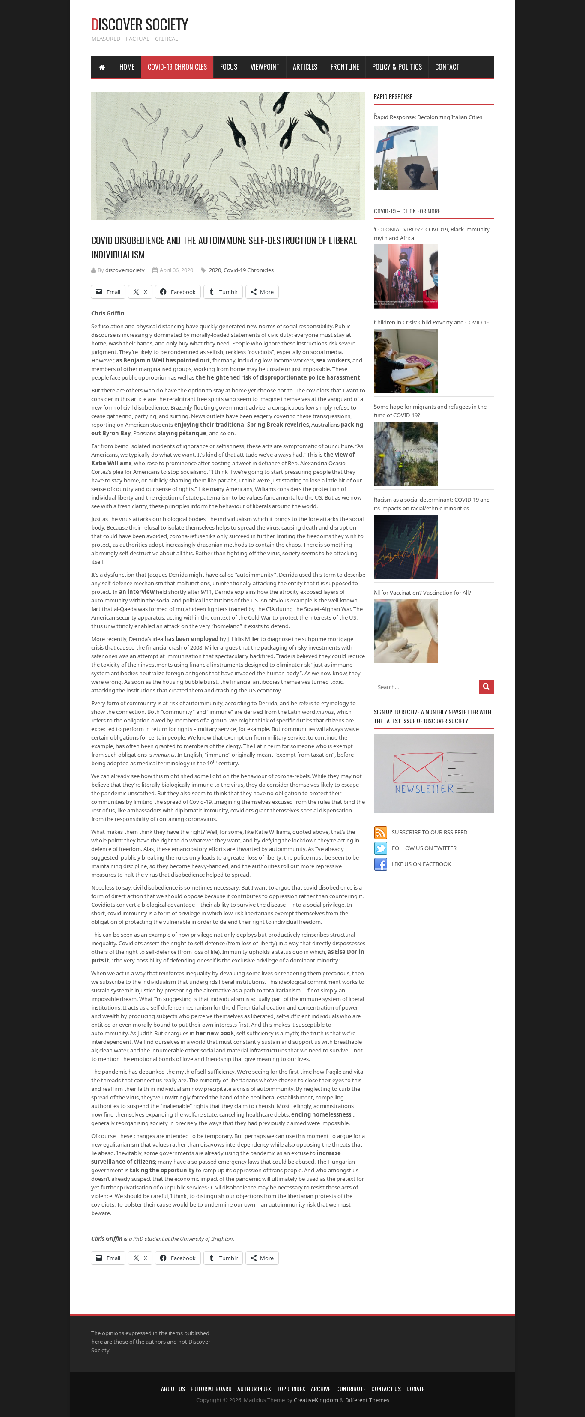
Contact (447, 67)
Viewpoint (265, 67)
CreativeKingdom (316, 1400)
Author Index (254, 1388)
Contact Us (386, 1388)
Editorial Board (211, 1388)
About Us (173, 1388)
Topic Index (291, 1388)
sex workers (333, 360)
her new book (215, 1033)
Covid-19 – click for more (407, 210)
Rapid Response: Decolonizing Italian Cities (428, 117)
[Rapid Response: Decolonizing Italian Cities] (406, 158)
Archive (321, 1388)
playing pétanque (181, 433)
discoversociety (125, 270)
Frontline (345, 67)
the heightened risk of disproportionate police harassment (278, 377)
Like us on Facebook (421, 864)
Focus (228, 67)
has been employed (191, 639)
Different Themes (367, 1400)
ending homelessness (321, 1114)
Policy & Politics (397, 67)
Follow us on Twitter (424, 848)
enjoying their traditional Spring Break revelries (241, 424)
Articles (305, 67)
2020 (215, 270)
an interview (137, 592)
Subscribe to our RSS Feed (429, 832)
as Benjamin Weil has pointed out (163, 360)
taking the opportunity (162, 1170)
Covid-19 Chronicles (177, 67)
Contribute (351, 1388)
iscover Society (139, 24)
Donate (415, 1388)
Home (126, 67)
